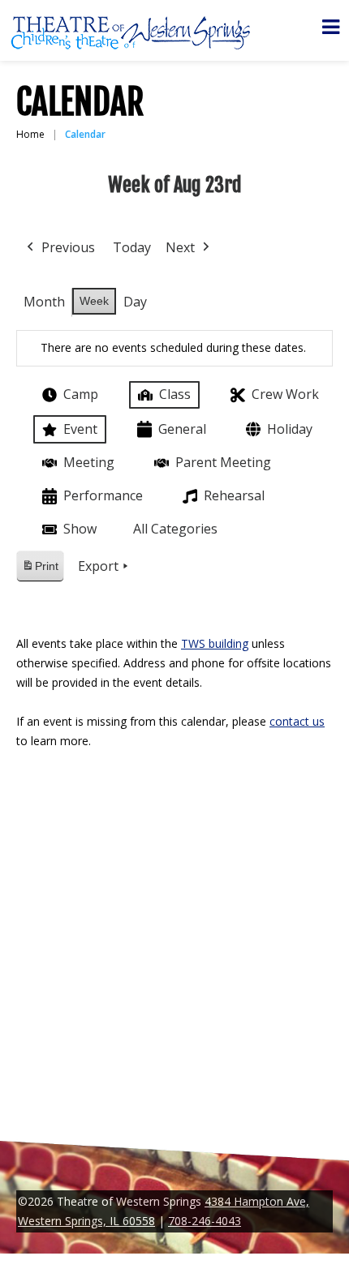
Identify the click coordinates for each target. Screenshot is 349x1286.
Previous (68, 247)
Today (132, 247)
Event (80, 429)
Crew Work (285, 394)
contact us (297, 721)
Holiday (289, 429)
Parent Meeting (223, 462)
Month (44, 302)
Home (30, 134)
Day (135, 302)
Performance (103, 495)
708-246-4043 (204, 1220)
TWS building (214, 643)
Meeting (88, 462)
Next (180, 247)
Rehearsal (234, 495)
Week (94, 300)
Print (39, 570)
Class (175, 394)
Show (80, 529)
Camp (80, 394)
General (182, 429)
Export (98, 566)
